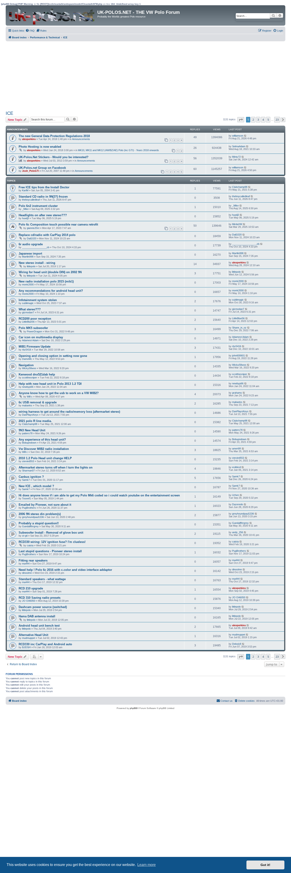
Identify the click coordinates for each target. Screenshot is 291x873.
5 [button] (268, 120)
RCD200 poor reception (35, 318)
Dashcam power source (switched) (43, 607)
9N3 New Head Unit (32, 430)
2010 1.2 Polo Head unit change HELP (45, 458)
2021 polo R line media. (35, 421)
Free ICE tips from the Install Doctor (44, 187)
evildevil (236, 467)
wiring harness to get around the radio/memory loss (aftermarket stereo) (69, 411)
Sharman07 (28, 470)
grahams (237, 392)
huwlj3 (25, 218)
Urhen (235, 495)
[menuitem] (30, 30)
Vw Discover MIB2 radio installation (44, 449)
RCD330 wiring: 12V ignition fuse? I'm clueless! (52, 542)
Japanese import (30, 253)
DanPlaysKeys (30, 414)
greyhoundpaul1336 (33, 517)
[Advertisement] (141, 75)
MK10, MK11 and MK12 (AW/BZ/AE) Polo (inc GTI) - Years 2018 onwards (118, 150)
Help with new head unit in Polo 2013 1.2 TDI (50, 383)
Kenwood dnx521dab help (37, 374)
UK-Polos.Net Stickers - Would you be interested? (53, 157)
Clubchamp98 (239, 187)
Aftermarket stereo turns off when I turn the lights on (56, 467)
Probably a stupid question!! (39, 523)
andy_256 (237, 532)
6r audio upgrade (31, 244)
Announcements (81, 139)
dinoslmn (27, 572)
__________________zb (35, 247)
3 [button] (258, 120)
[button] (240, 119)
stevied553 (28, 461)
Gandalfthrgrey (30, 526)
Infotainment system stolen (38, 300)
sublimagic (28, 303)
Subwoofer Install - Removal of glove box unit (51, 532)
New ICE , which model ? (36, 486)
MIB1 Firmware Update (34, 346)
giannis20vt (33, 228)
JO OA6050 (28, 600)
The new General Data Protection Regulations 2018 (54, 136)
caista (30, 545)
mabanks (27, 405)
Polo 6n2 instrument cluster (38, 206)
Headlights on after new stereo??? (43, 215)
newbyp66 (27, 386)
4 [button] (263, 120)
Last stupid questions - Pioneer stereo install (50, 551)
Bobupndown (29, 442)
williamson (237, 135)
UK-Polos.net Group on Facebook (42, 167)
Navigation (26, 365)
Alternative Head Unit (33, 635)
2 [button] (253, 120)
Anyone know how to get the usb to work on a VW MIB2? (59, 393)
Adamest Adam (30, 340)
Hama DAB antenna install (37, 616)
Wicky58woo (29, 368)
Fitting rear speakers (33, 560)
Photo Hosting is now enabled (40, 146)
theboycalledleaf (31, 199)
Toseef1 (26, 498)
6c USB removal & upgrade (38, 402)
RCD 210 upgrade (31, 588)
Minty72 (236, 156)
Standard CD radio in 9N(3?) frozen (43, 196)
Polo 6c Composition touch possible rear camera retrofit (58, 224)
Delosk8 (236, 643)
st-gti (25, 535)
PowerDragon (34, 331)
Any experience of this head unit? (42, 439)
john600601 (238, 355)
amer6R (236, 448)
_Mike (25, 209)
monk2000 (28, 284)
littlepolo (31, 266)
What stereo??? (30, 309)
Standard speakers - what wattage (42, 579)
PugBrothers (29, 507)
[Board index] (52, 15)
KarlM (25, 190)
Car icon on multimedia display (41, 337)
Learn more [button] (146, 865)
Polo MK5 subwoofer (33, 328)
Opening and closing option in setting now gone (53, 356)
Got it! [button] (265, 865)
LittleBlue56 (28, 321)
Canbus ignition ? (31, 476)
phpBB (133, 708)
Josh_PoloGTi (30, 170)
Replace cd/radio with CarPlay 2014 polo (47, 235)
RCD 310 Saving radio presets (39, 597)
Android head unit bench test (39, 625)
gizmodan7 (28, 312)
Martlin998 (27, 256)
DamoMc (27, 359)
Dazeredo (237, 504)
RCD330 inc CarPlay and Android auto (45, 644)
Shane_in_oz (239, 327)
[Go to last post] (245, 136)
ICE (9, 113)
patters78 (27, 433)
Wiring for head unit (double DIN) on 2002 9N (50, 272)
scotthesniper (29, 377)
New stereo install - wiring (37, 263)
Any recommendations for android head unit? (51, 290)
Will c (30, 396)
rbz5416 (26, 349)
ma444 (26, 563)
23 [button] (277, 120)
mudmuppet (28, 638)
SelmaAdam (238, 146)
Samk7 (26, 479)
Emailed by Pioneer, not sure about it (45, 504)
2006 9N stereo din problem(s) (40, 514)
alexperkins (29, 139)
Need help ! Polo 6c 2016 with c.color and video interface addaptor (65, 569)
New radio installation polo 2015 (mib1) (46, 281)
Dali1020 (31, 238)
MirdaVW (237, 224)
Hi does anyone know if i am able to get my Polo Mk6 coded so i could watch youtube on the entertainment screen (99, 495)
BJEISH (26, 647)
